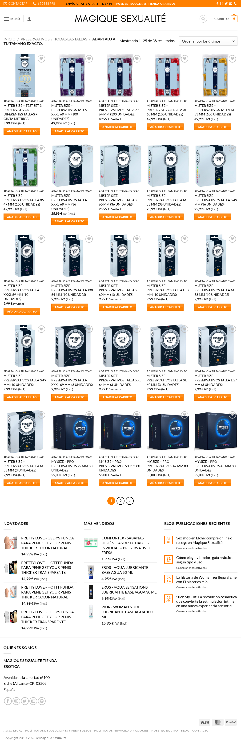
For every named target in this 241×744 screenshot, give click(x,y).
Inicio (10, 39)
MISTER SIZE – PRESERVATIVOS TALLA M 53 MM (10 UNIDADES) (214, 290)
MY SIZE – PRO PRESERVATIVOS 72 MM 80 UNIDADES (71, 465)
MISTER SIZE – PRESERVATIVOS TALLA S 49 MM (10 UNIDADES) (25, 380)
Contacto (200, 730)
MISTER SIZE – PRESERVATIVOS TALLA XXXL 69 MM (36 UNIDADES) (69, 202)
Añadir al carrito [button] (22, 131)
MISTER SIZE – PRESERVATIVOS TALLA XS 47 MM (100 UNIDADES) (24, 200)
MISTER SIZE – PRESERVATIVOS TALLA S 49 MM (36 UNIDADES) (215, 200)
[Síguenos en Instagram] (221, 3)
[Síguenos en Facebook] (217, 3)
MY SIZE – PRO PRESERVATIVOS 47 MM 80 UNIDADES (167, 465)
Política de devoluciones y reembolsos (58, 730)
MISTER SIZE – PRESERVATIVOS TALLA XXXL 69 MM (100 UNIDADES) (69, 112)
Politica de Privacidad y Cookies (121, 730)
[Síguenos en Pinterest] (42, 701)
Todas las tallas (70, 39)
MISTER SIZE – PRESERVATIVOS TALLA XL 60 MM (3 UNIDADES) (167, 380)
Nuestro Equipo (164, 730)
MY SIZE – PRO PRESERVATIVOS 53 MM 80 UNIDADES (119, 465)
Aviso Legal (13, 730)
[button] (12, 19)
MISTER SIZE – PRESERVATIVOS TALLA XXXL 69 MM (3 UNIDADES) (72, 380)
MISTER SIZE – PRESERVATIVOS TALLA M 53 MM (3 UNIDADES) (23, 465)
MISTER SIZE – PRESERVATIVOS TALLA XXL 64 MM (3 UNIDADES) (120, 380)
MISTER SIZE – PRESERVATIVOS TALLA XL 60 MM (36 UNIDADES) (119, 200)
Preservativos (35, 39)
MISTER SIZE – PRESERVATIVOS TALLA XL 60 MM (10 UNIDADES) (119, 290)
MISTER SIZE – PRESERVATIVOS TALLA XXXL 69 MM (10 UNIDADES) (21, 292)
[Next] (130, 501)
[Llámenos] (235, 3)
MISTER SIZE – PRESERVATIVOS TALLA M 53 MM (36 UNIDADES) (166, 200)
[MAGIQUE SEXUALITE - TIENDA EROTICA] (120, 19)
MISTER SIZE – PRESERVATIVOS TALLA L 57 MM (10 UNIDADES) (168, 290)
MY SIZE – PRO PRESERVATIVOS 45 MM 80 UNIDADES (215, 465)
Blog (185, 730)
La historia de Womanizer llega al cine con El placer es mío (206, 579)
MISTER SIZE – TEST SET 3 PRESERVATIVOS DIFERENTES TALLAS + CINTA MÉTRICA (23, 112)
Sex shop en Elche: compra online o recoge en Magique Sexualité (204, 540)
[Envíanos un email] (230, 3)
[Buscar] (203, 19)
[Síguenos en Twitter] (226, 3)
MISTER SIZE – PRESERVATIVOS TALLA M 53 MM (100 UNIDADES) (214, 109)
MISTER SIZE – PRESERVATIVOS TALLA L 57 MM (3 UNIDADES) (215, 380)
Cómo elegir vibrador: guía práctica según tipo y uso (204, 559)
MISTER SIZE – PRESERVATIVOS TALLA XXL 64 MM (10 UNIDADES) (72, 290)
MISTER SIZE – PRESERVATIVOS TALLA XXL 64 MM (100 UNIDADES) (120, 109)
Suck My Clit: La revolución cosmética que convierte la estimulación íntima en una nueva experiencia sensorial (206, 601)
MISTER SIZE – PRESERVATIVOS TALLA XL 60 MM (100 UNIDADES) (167, 109)
